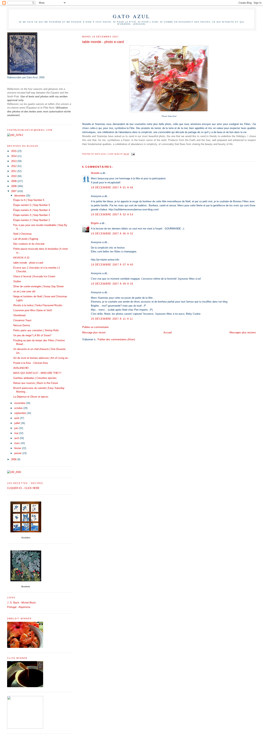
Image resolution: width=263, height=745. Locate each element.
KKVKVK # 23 (21, 257)
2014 (14, 156)
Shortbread (19, 315)
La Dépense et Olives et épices (30, 396)
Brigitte (95, 223)
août (17, 418)
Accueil (167, 332)
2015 (14, 151)
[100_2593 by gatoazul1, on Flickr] (14, 472)
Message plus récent (94, 332)
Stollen (17, 281)
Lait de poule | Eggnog (25, 238)
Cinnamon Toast (22, 320)
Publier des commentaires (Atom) (116, 339)
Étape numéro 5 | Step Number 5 (31, 205)
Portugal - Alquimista (18, 607)
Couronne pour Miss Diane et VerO (32, 310)
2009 (14, 181)
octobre (18, 408)
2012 (14, 166)
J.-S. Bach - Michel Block (21, 602)
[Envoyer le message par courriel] (133, 154)
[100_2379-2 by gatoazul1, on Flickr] (15, 135)
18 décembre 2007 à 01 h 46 (112, 187)
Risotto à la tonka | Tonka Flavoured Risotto (37, 305)
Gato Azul (131, 16)
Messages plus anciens (242, 332)
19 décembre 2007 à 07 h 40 (112, 264)
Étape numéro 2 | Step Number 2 (31, 220)
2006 (14, 459)
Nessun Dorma (21, 325)
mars (17, 443)
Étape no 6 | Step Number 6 (28, 200)
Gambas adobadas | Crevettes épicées (35, 378)
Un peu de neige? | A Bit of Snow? (32, 335)
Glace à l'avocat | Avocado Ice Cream (34, 276)
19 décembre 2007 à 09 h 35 (112, 283)
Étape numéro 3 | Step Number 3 (31, 215)
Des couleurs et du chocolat (28, 243)
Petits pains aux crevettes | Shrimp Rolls (36, 330)
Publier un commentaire (95, 327)
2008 (14, 186)
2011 (14, 171)
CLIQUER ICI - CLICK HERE (23, 488)
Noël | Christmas (22, 233)
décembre (20, 195)
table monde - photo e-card (28, 262)
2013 (14, 161)
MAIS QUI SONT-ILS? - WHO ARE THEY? (37, 373)
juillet (17, 423)
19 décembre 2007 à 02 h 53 (112, 214)
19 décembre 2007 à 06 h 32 (112, 233)
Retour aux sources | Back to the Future (35, 383)
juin (16, 428)
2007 (14, 191)
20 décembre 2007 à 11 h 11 (112, 318)
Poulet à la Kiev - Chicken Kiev (30, 363)
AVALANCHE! (21, 368)
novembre (20, 403)
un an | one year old (24, 291)
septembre (20, 413)
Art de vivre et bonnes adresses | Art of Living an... (41, 357)
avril (17, 438)
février (18, 448)
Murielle (95, 173)
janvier (18, 453)
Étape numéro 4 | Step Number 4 (31, 210)
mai (16, 433)
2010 (14, 176)
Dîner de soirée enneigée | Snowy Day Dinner (38, 286)
